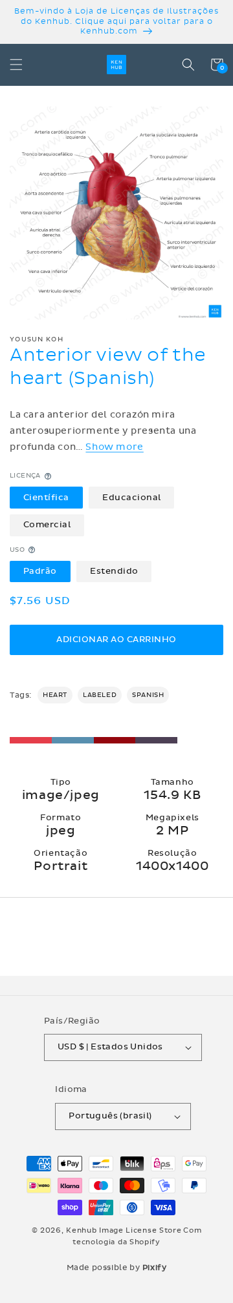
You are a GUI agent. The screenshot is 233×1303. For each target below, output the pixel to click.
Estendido (114, 571)
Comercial (47, 525)
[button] (16, 64)
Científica (46, 497)
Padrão (40, 571)
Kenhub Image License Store (123, 1230)
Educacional (131, 497)
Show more (114, 446)
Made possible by (117, 1267)
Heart (55, 695)
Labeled (99, 695)
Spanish (148, 695)
